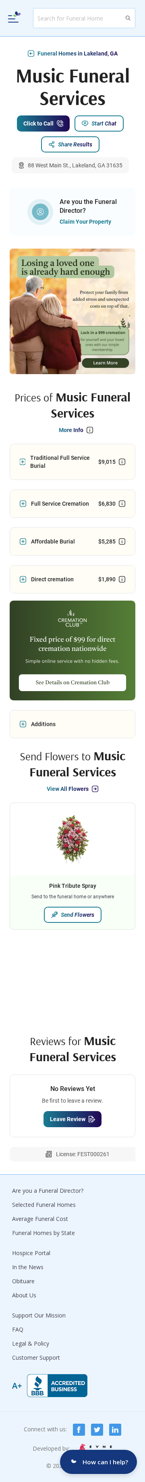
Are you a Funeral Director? (47, 1190)
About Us (24, 1295)
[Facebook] (79, 1430)
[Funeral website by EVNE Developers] (94, 1449)
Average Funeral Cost (40, 1219)
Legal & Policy (30, 1343)
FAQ (17, 1329)
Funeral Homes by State (43, 1233)
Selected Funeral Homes (44, 1204)
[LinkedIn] (115, 1430)
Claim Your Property (85, 221)
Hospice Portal (31, 1253)
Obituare (23, 1281)
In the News (28, 1267)
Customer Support (36, 1357)
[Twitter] (97, 1430)
